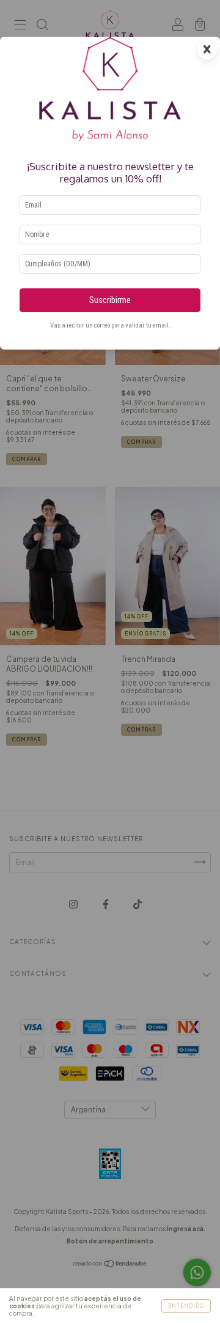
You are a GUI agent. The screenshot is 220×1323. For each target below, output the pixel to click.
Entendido (186, 1306)
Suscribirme (110, 300)
